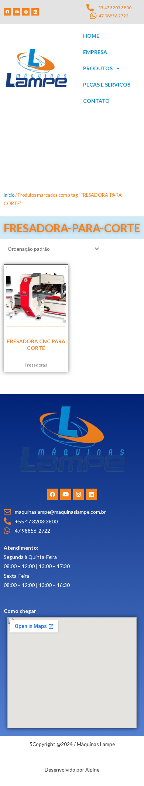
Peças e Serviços (106, 84)
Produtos (98, 68)
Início (9, 195)
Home (91, 36)
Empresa (95, 52)
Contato (96, 101)
